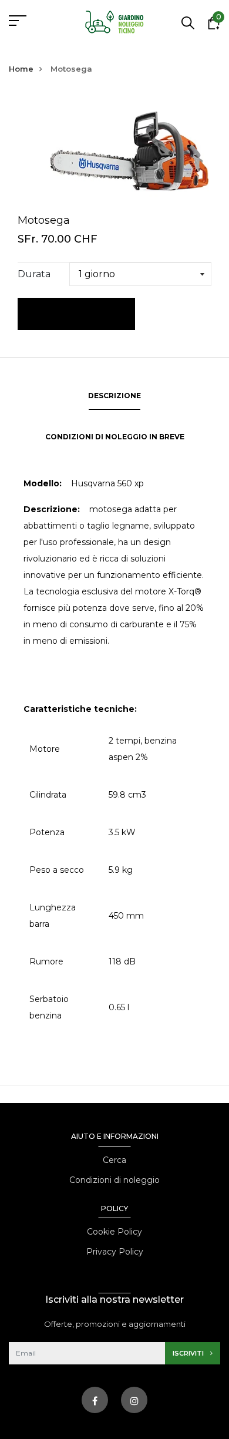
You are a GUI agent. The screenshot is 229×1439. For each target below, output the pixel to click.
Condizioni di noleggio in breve (114, 436)
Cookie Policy (114, 1231)
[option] (114, 149)
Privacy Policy (114, 1251)
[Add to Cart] (76, 314)
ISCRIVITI (189, 1353)
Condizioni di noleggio (114, 1180)
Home (21, 68)
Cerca (114, 1160)
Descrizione (114, 395)
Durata (34, 274)
